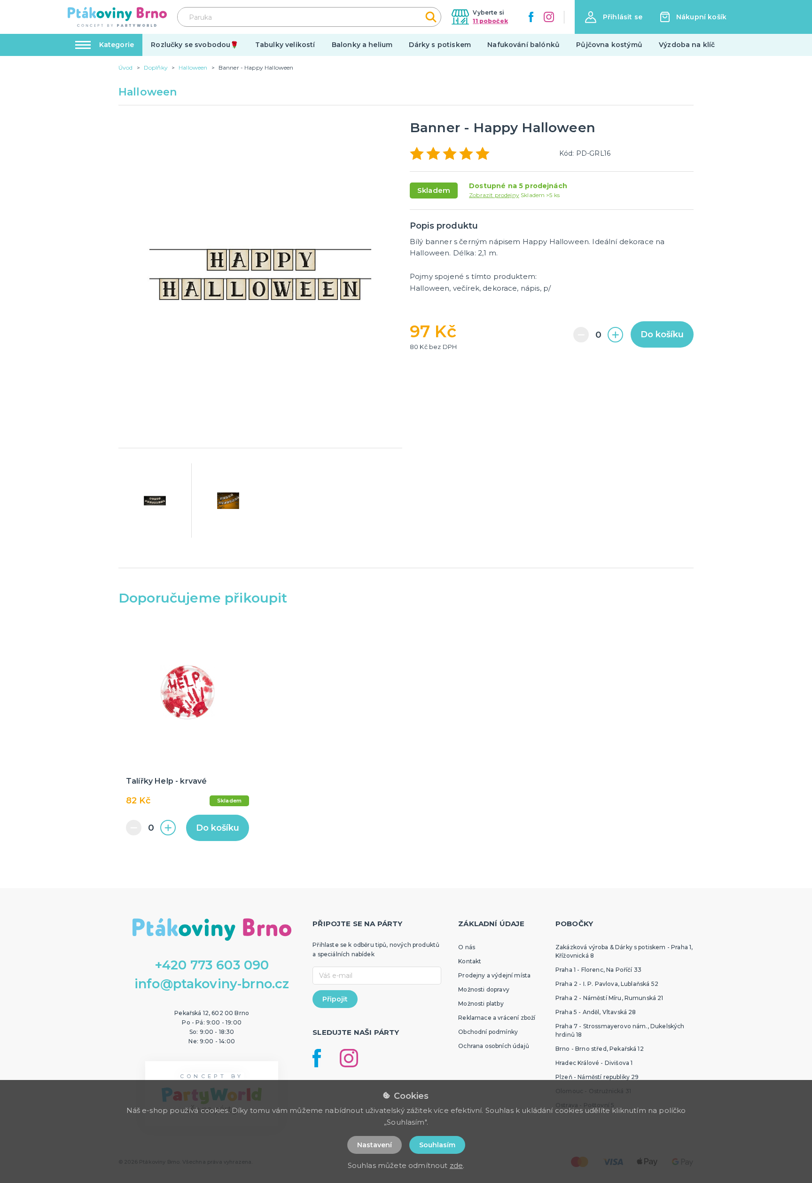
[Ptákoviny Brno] (117, 17)
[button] (613, 17)
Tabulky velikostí (285, 44)
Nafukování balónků (523, 44)
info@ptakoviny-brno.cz (211, 984)
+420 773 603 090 (212, 965)
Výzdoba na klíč (687, 44)
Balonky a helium (362, 44)
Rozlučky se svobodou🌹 (194, 44)
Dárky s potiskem (440, 44)
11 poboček (490, 20)
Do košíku (662, 334)
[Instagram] (549, 17)
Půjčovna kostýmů (609, 44)
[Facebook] (531, 17)
